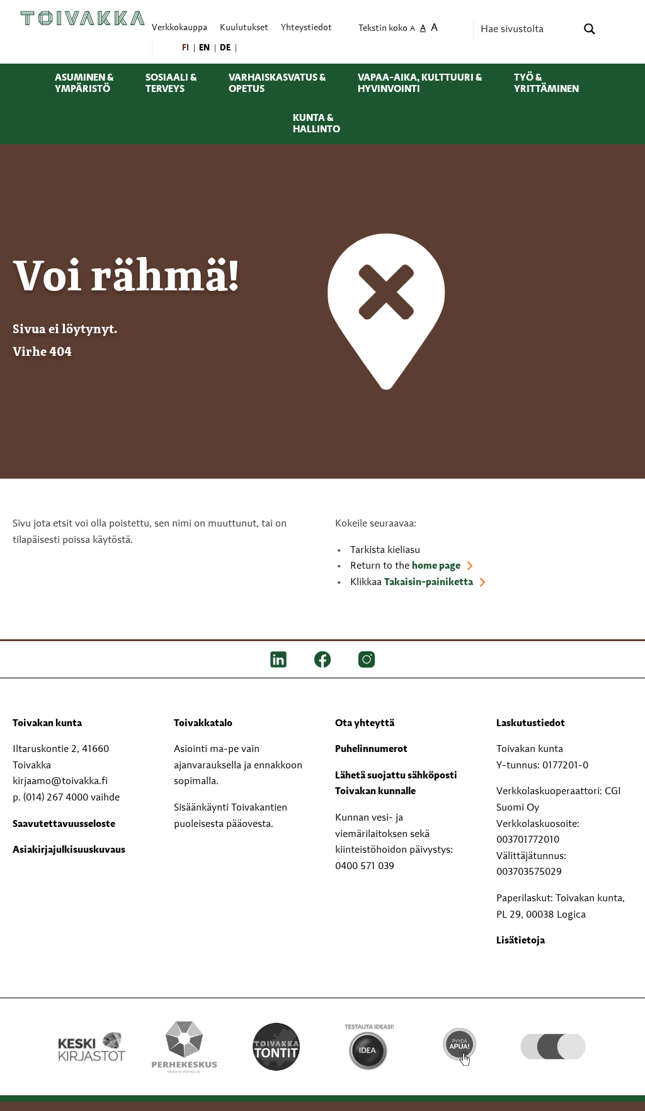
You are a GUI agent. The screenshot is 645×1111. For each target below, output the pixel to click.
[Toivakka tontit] (276, 1045)
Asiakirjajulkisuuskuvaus (69, 850)
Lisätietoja (520, 941)
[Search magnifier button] (589, 29)
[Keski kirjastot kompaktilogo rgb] (92, 1032)
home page (436, 566)
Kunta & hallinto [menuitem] (316, 124)
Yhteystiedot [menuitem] (306, 28)
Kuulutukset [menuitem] (244, 28)
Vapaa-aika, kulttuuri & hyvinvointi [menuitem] (420, 83)
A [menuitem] (412, 29)
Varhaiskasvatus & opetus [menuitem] (277, 83)
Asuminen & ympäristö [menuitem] (84, 83)
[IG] (366, 659)
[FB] (322, 659)
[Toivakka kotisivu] (83, 17)
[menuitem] (186, 48)
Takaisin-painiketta (428, 583)
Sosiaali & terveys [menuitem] (171, 83)
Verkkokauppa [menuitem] (179, 28)
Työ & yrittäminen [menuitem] (546, 83)
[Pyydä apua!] (460, 1040)
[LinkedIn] (278, 659)
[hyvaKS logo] (553, 1031)
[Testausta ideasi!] (368, 1047)
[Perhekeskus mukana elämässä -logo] (184, 1047)
